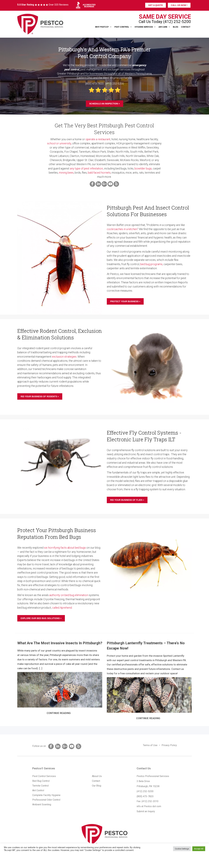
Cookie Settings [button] (182, 849)
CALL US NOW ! (179, 5)
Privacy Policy (169, 745)
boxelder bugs (143, 168)
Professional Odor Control (46, 799)
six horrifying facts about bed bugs (65, 547)
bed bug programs (151, 264)
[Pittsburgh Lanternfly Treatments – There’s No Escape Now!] (149, 695)
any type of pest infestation (86, 168)
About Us (97, 776)
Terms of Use (150, 745)
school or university (59, 143)
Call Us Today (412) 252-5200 (165, 22)
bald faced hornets (99, 172)
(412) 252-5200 (145, 791)
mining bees (66, 172)
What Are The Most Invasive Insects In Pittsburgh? (59, 643)
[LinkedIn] (98, 184)
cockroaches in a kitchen (122, 229)
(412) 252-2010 (150, 801)
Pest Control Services (44, 776)
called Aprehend (62, 607)
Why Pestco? (102, 27)
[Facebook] (92, 184)
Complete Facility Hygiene (46, 795)
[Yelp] (116, 184)
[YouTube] (110, 184)
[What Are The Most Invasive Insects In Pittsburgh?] (59, 690)
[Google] (104, 184)
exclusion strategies (64, 356)
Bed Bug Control (41, 780)
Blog (175, 27)
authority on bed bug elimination (68, 595)
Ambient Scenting (41, 804)
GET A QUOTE (155, 5)
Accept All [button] (198, 849)
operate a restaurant (98, 139)
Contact (185, 27)
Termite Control (40, 785)
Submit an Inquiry (146, 811)
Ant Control (38, 790)
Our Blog (96, 785)
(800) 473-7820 (145, 796)
